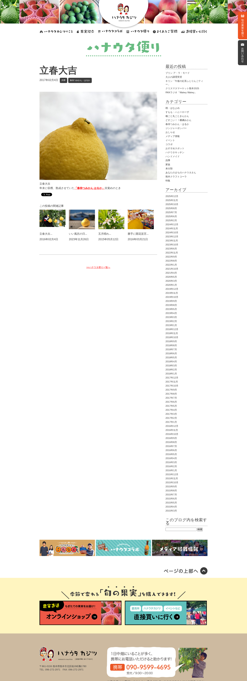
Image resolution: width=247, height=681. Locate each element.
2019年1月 (171, 325)
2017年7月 (171, 397)
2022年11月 (172, 252)
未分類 (169, 168)
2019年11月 (172, 293)
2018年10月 (172, 337)
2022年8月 (171, 260)
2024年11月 (172, 228)
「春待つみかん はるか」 (89, 188)
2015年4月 (171, 506)
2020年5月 (171, 276)
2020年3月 (171, 281)
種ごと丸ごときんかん (177, 116)
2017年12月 (172, 377)
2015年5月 (171, 502)
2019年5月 (171, 309)
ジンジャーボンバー (176, 128)
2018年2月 (171, 369)
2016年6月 (171, 450)
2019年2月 (171, 321)
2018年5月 (171, 357)
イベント (170, 140)
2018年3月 (171, 365)
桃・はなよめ (173, 108)
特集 (168, 180)
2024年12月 (172, 224)
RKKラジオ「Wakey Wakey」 (181, 92)
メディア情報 (173, 136)
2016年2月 (171, 466)
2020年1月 (171, 285)
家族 (168, 164)
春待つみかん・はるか (80, 80)
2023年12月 (172, 236)
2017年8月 (171, 393)
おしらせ (170, 132)
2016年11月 (172, 430)
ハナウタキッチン (175, 152)
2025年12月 (172, 196)
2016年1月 (171, 470)
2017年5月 (171, 406)
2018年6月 (171, 353)
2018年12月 (172, 329)
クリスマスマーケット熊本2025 (182, 88)
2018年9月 (171, 341)
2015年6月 (171, 498)
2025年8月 (171, 208)
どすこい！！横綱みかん (178, 120)
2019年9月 (171, 301)
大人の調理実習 (174, 77)
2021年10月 (172, 268)
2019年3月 (171, 317)
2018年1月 (171, 373)
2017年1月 (171, 422)
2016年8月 (171, 442)
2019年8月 (171, 305)
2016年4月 (171, 458)
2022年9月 (171, 256)
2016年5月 (171, 454)
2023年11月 (172, 240)
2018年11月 (172, 333)
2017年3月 (171, 414)
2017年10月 (172, 385)
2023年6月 (171, 248)
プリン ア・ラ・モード (178, 73)
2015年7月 (171, 494)
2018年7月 (171, 349)
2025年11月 (172, 200)
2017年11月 (172, 381)
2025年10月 (172, 204)
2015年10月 (172, 482)
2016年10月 (172, 434)
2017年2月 (171, 418)
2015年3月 (171, 510)
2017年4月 (171, 410)
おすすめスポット (175, 148)
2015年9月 (171, 486)
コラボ (169, 144)
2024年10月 (172, 232)
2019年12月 (172, 289)
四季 (63, 80)
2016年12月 (172, 426)
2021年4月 (171, 272)
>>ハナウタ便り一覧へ (98, 267)
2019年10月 (172, 297)
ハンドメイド (173, 156)
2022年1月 (171, 264)
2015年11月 (172, 478)
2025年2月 (171, 220)
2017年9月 (171, 389)
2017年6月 (171, 401)
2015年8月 (171, 490)
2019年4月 (171, 313)
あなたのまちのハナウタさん (181, 172)
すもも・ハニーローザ (177, 112)
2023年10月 (172, 244)
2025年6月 (171, 216)
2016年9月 (171, 438)
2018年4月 (171, 361)
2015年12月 (172, 474)
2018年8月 (171, 345)
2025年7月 (171, 212)
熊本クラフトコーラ (176, 176)
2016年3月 (171, 462)
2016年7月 (171, 446)
